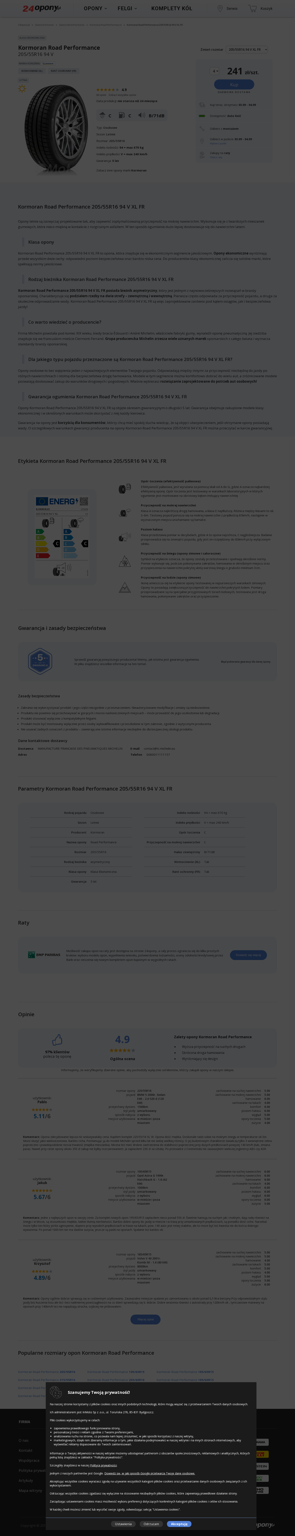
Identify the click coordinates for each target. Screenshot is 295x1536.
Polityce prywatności (103, 1465)
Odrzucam (151, 1524)
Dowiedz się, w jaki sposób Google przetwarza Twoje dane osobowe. (149, 1473)
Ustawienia (123, 1524)
